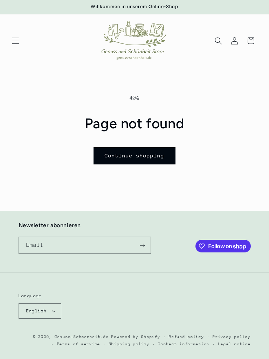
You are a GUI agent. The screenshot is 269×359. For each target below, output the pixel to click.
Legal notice (234, 344)
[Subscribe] (142, 245)
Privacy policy (231, 336)
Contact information (183, 344)
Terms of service (78, 344)
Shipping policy (129, 344)
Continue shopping (135, 155)
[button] (15, 41)
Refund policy (186, 336)
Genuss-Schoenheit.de (82, 336)
